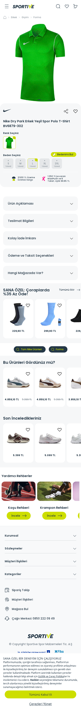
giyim (25, 17)
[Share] (66, 111)
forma (37, 17)
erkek (14, 17)
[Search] (58, 6)
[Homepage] (23, 6)
